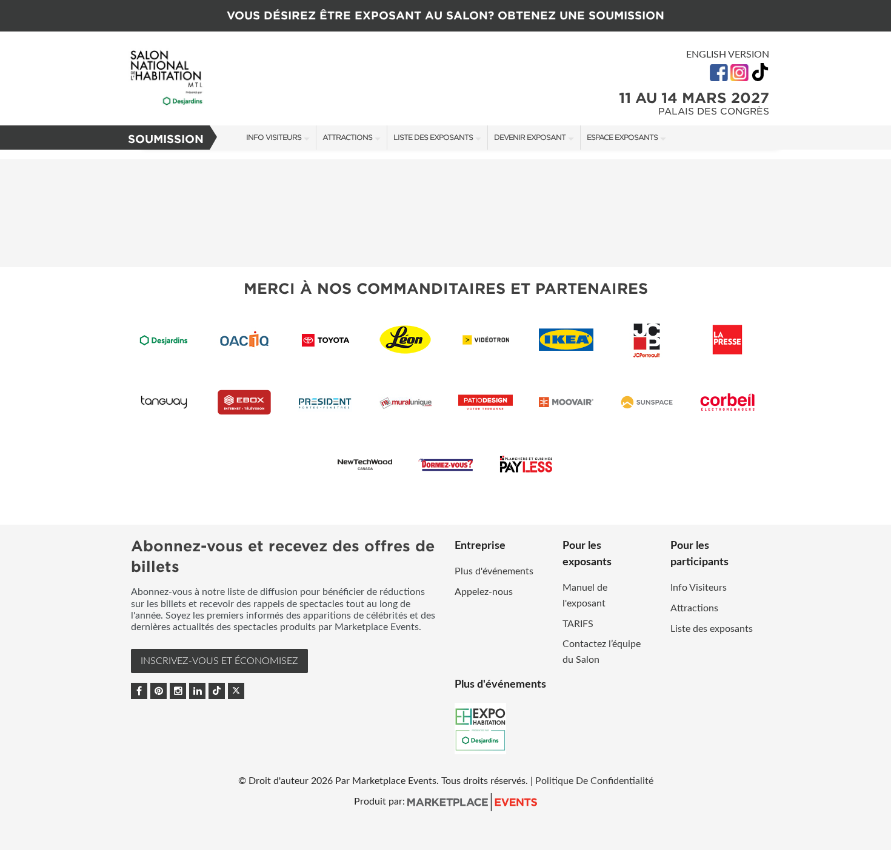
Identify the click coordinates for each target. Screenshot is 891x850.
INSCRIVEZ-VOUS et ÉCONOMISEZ (219, 661)
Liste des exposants (433, 137)
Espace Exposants (622, 137)
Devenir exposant (530, 137)
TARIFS (577, 624)
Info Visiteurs (273, 137)
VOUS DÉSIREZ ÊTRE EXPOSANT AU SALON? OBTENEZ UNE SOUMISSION (445, 15)
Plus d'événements (494, 571)
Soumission (166, 139)
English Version (727, 54)
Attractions (347, 137)
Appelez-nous (484, 592)
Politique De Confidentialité (594, 781)
